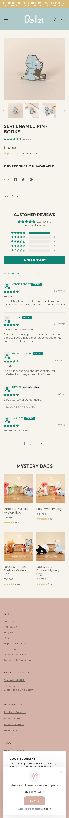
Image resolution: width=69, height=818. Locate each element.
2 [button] (30, 444)
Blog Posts (10, 632)
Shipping (9, 153)
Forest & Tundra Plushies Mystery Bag (15, 570)
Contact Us (10, 627)
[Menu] (6, 19)
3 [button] (36, 444)
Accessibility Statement (17, 660)
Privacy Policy (12, 649)
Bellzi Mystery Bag (48, 509)
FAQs (7, 638)
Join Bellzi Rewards (15, 712)
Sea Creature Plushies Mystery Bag (47, 570)
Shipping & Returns (15, 643)
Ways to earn (12, 718)
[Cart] (63, 19)
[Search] (55, 19)
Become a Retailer (15, 750)
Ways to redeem (14, 724)
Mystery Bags (35, 466)
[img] (11, 291)
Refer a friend (12, 730)
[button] (11, 139)
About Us (9, 621)
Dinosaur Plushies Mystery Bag (16, 511)
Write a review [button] (34, 260)
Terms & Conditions (15, 654)
